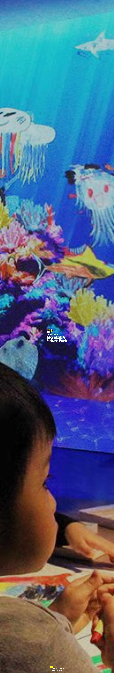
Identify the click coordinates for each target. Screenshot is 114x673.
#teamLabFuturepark (57, 670)
